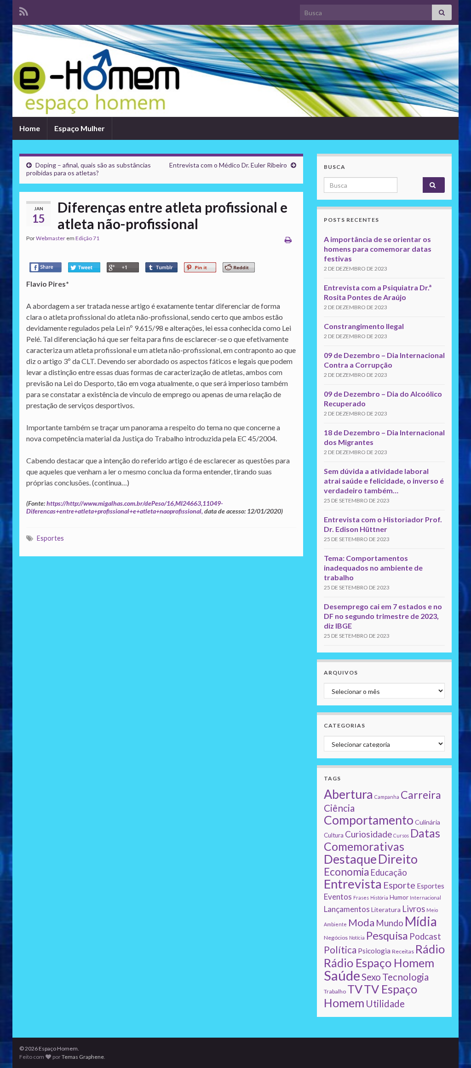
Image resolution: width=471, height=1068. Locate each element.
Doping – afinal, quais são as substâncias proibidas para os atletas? (88, 169)
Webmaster (50, 238)
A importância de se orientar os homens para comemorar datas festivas (377, 249)
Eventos (338, 896)
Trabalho (335, 991)
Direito (398, 858)
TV (354, 989)
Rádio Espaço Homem (379, 963)
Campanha (386, 797)
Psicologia (374, 951)
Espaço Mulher (79, 128)
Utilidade (385, 1003)
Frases (361, 898)
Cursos (401, 835)
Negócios (336, 937)
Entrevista (353, 883)
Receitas (403, 951)
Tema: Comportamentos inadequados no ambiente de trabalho (373, 568)
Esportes (50, 538)
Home (29, 128)
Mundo (389, 923)
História (379, 898)
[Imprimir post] (288, 239)
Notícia (357, 938)
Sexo (371, 976)
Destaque (350, 858)
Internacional (425, 898)
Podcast (425, 936)
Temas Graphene (83, 1056)
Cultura (334, 835)
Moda (361, 922)
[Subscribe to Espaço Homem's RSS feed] (23, 10)
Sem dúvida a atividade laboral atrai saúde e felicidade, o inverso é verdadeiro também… (384, 481)
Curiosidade (368, 834)
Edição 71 (87, 238)
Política (340, 949)
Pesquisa (387, 935)
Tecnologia (405, 976)
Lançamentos (347, 909)
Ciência (339, 808)
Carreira (421, 794)
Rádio (430, 949)
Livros (413, 909)
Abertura (348, 794)
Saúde (342, 975)
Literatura (386, 909)
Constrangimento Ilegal (364, 326)
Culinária (427, 822)
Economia (346, 872)
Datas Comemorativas (382, 839)
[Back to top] (450, 1047)
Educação (388, 872)
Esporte (399, 884)
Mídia (421, 921)
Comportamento (369, 820)
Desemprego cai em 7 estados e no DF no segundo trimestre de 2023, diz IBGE (383, 616)
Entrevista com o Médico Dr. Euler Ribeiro (228, 165)
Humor (399, 897)
